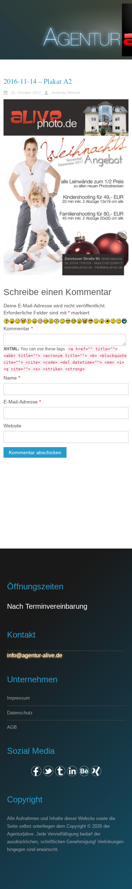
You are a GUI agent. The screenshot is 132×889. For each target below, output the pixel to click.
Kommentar (18, 328)
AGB (12, 727)
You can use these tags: (65, 358)
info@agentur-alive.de (34, 655)
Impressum (18, 698)
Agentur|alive (20, 834)
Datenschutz (20, 712)
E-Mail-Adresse (22, 402)
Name (12, 378)
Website (12, 425)
